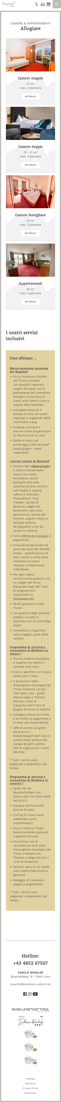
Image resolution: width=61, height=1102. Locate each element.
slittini (17, 884)
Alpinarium (40, 466)
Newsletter (30, 1093)
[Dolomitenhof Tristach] (30, 1024)
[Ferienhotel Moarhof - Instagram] (30, 995)
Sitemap (30, 1078)
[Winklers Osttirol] (30, 1011)
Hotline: (30, 960)
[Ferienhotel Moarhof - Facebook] (25, 995)
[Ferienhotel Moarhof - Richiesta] (42, 4)
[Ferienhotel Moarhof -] (36, 4)
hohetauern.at (23, 598)
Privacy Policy (30, 1088)
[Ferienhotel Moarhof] (8, 5)
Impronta (30, 1083)
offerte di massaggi (34, 536)
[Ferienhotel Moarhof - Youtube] (35, 995)
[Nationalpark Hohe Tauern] (30, 1038)
